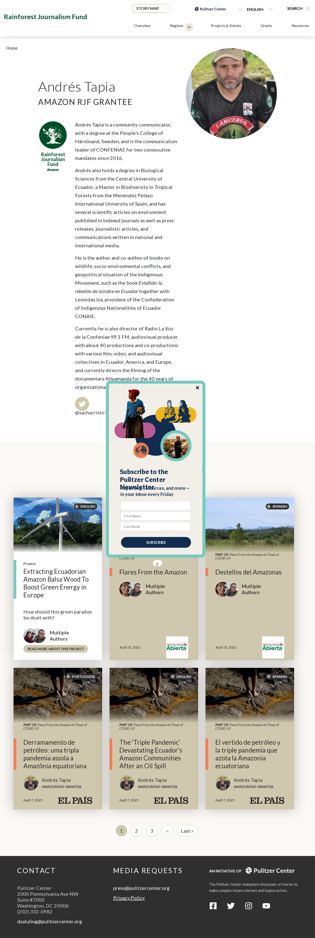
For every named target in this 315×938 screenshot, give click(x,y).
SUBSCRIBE (156, 542)
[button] (156, 479)
